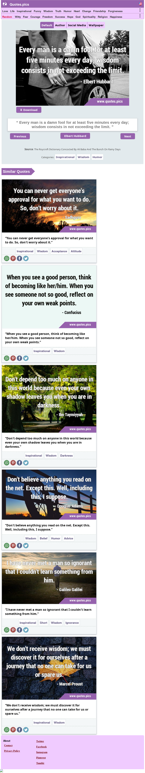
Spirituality (89, 16)
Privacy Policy (12, 750)
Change (86, 11)
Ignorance (72, 623)
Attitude (76, 251)
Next (127, 136)
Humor (68, 11)
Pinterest (41, 757)
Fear (25, 16)
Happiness (116, 16)
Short (43, 623)
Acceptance (59, 251)
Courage (35, 16)
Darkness (66, 455)
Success (60, 16)
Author (60, 25)
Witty (18, 16)
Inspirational (24, 11)
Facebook (41, 746)
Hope (70, 16)
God (78, 16)
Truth (58, 11)
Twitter (40, 741)
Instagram (41, 752)
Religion (103, 16)
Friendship (99, 11)
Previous (20, 136)
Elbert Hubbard (75, 136)
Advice (68, 538)
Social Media (77, 25)
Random (7, 16)
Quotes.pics (19, 4)
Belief (43, 538)
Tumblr (40, 763)
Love (5, 11)
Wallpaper (96, 25)
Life (12, 11)
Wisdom (48, 11)
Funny (37, 11)
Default (47, 25)
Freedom (47, 16)
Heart (77, 11)
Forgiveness (115, 11)
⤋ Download (29, 110)
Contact (8, 745)
